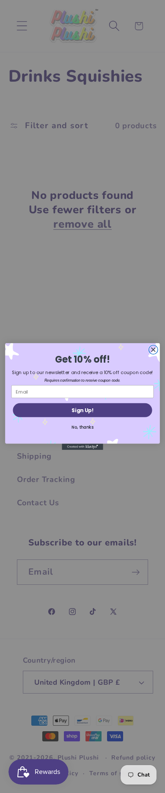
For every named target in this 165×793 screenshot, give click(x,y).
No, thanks (83, 427)
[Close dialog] (153, 349)
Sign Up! (83, 410)
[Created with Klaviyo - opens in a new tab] (82, 447)
